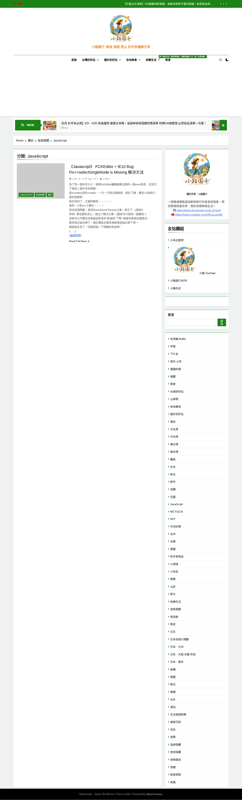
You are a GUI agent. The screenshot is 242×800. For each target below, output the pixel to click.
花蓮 (173, 496)
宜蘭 (173, 489)
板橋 (173, 669)
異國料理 (175, 369)
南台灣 (174, 451)
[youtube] (19, 4)
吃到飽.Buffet (178, 338)
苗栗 (173, 736)
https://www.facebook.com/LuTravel (198, 210)
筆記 (50, 195)
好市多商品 (177, 556)
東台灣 (174, 444)
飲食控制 (175, 774)
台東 (173, 541)
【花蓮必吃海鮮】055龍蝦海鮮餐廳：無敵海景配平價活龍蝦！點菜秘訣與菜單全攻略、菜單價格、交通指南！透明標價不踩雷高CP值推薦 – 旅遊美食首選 (168, 3)
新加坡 (174, 616)
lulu (74, 178)
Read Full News (78, 241)
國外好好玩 (110, 59)
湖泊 (173, 707)
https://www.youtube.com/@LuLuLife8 (199, 214)
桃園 (173, 676)
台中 (173, 533)
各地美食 (131, 59)
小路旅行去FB (178, 280)
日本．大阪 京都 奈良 (183, 654)
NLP (172, 518)
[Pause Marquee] (223, 125)
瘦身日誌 (175, 721)
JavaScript (26, 195)
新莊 (173, 624)
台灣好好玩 (88, 59)
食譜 (173, 767)
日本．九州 (177, 646)
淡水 (173, 699)
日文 (173, 631)
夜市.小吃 (176, 361)
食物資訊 (175, 759)
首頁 (74, 59)
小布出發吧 (177, 240)
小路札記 (175, 288)
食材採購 (175, 752)
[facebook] (15, 4)
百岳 (173, 729)
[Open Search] (220, 59)
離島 (173, 459)
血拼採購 (175, 744)
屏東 (173, 578)
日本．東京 (177, 661)
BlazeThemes (154, 794)
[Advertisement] (121, 91)
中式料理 (175, 526)
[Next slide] (226, 3)
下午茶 (174, 353)
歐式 (173, 684)
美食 (168, 59)
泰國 (173, 691)
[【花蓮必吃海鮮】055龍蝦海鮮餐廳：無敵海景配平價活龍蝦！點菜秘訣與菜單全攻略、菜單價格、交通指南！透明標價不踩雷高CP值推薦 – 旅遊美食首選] (199, 127)
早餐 (173, 346)
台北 (173, 466)
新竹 (173, 481)
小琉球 (174, 564)
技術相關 (40, 195)
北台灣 (174, 429)
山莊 (173, 586)
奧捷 (173, 549)
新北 (173, 474)
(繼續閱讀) (75, 235)
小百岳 (174, 571)
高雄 (173, 782)
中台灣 (174, 436)
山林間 (174, 399)
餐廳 (173, 376)
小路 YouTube (207, 273)
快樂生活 (154, 58)
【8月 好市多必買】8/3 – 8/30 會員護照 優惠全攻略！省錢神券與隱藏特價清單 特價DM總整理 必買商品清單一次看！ (114, 123)
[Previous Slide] (221, 3)
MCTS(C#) (176, 511)
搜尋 (171, 315)
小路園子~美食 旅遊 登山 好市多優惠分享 (121, 47)
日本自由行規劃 (179, 639)
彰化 (173, 594)
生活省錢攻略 (178, 714)
